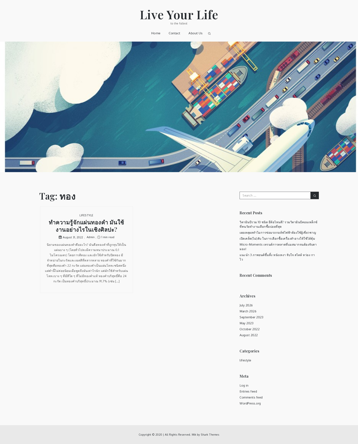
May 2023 (246, 323)
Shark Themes (210, 434)
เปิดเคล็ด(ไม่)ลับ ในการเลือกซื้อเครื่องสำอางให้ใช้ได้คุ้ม (277, 238)
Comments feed (251, 397)
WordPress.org (250, 403)
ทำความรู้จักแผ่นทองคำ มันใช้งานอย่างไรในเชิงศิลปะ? (86, 226)
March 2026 (248, 311)
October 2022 (250, 329)
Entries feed (248, 391)
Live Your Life (179, 14)
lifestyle (86, 215)
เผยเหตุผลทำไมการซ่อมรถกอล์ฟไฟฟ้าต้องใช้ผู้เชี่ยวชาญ (278, 232)
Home (156, 33)
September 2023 (251, 317)
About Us (195, 33)
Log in (244, 385)
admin (91, 237)
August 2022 (249, 335)
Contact (174, 33)
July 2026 (246, 305)
